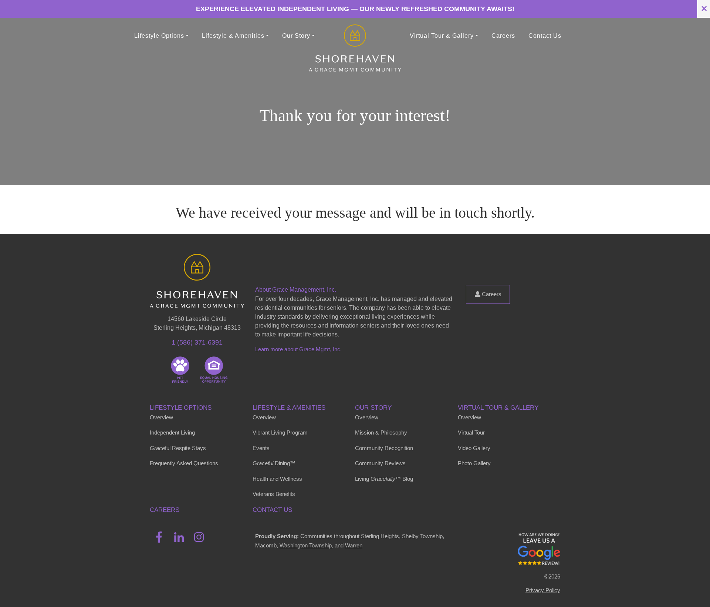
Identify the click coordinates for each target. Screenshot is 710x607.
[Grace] (355, 35)
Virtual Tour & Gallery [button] (442, 36)
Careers (503, 36)
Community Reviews (380, 463)
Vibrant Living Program (280, 432)
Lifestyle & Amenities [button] (233, 36)
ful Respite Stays (178, 448)
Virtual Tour (471, 432)
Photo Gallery (474, 463)
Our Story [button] (296, 36)
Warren (353, 545)
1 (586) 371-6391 (197, 342)
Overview (161, 417)
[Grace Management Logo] (197, 265)
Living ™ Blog (384, 479)
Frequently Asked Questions (184, 463)
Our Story (373, 407)
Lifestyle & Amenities (289, 407)
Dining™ (274, 463)
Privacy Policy (542, 590)
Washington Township (306, 545)
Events (261, 448)
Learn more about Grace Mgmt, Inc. (298, 349)
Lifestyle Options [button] (159, 36)
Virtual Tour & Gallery (498, 407)
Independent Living (172, 432)
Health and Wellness (277, 479)
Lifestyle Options (181, 407)
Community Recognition (384, 448)
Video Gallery (474, 448)
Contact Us (544, 36)
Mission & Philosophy (381, 432)
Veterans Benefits (274, 494)
